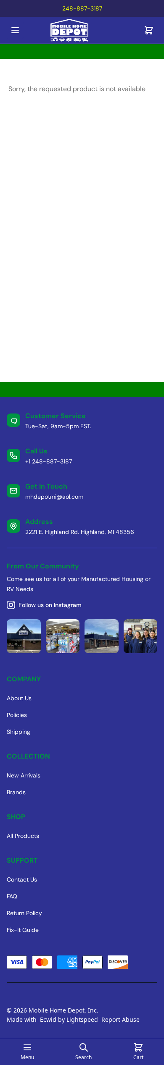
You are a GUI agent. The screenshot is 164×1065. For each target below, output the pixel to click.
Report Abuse (120, 1019)
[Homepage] (82, 30)
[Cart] (148, 30)
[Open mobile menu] (15, 30)
